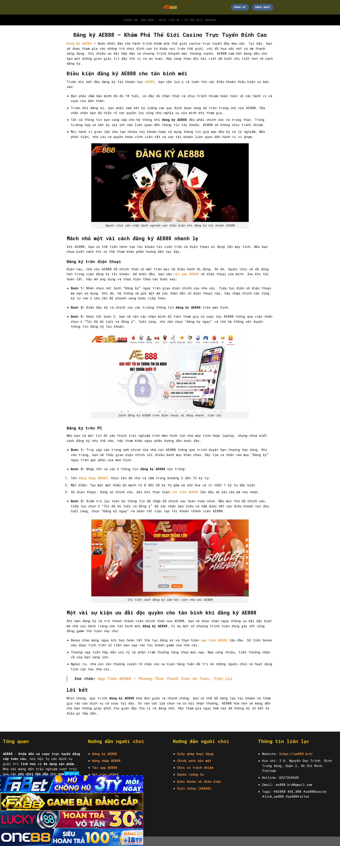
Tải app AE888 (104, 767)
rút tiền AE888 (185, 492)
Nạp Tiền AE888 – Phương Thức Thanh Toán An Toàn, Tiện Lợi (165, 678)
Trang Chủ (130, 19)
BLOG (162, 19)
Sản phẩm (147, 19)
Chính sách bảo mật (194, 761)
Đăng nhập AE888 (106, 761)
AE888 (149, 82)
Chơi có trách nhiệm (195, 767)
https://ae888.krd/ (296, 754)
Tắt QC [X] (71, 773)
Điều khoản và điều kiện (199, 781)
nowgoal (211, 19)
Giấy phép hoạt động (195, 754)
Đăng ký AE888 (79, 43)
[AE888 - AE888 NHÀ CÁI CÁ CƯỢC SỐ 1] (170, 7)
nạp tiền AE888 (214, 640)
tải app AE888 (186, 274)
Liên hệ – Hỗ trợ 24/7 (185, 19)
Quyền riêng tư (190, 774)
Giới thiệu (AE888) (194, 788)
